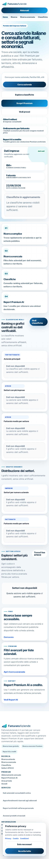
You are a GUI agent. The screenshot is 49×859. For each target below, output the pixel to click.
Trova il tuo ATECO (39, 553)
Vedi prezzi (24, 112)
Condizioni (24, 838)
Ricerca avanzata (27, 17)
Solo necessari (24, 844)
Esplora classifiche (24, 94)
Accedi (4, 784)
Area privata (6, 781)
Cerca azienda (24, 84)
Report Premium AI (9, 778)
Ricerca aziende (8, 759)
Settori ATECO (7, 768)
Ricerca (14, 17)
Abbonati (24, 10)
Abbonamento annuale (11, 775)
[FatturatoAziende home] (14, 4)
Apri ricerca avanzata (14, 672)
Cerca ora (8, 637)
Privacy (8, 838)
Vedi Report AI (11, 699)
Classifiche (6, 765)
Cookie (16, 838)
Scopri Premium (24, 103)
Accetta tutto (24, 851)
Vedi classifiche (37, 321)
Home (5, 17)
